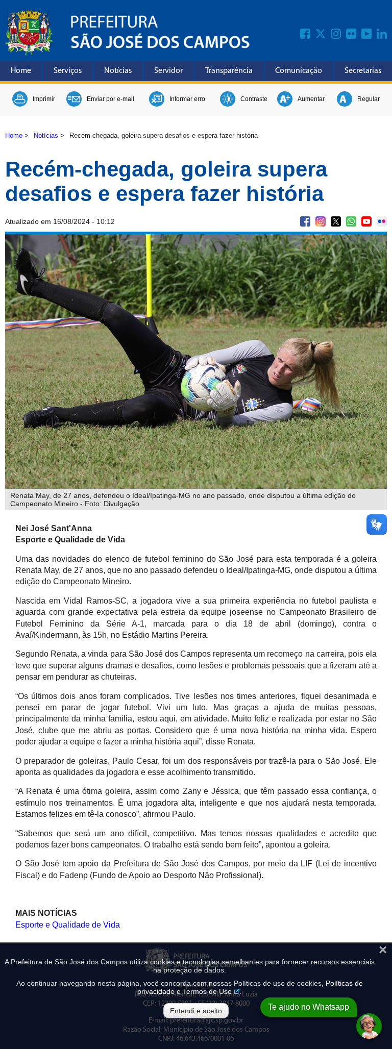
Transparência (229, 71)
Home (21, 71)
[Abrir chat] (369, 1026)
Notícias (118, 71)
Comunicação (298, 71)
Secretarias (363, 71)
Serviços (68, 71)
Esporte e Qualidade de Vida (67, 924)
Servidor (168, 71)
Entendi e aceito (196, 1011)
